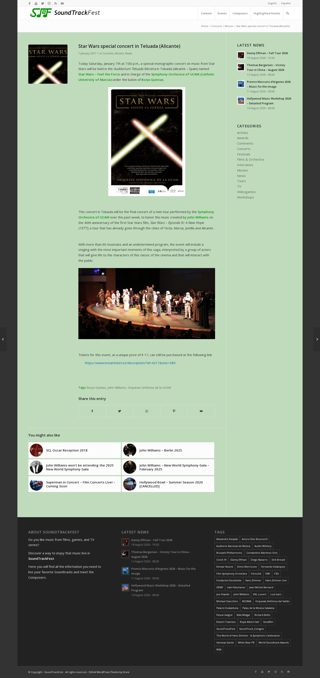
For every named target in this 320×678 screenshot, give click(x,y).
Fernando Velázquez (273, 566)
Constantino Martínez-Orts (261, 552)
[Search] (287, 13)
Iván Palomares (236, 587)
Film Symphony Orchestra (231, 573)
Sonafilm (268, 621)
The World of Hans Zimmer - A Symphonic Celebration (248, 635)
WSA (218, 649)
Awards (242, 138)
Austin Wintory (262, 546)
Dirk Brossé (278, 559)
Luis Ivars (276, 594)
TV (239, 186)
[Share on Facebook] (92, 411)
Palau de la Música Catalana (258, 608)
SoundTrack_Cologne (251, 628)
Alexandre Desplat (227, 539)
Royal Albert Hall (249, 621)
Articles (242, 132)
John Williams (117, 388)
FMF (267, 573)
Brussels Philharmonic (229, 552)
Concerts (108, 53)
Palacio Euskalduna (227, 608)
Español (286, 3)
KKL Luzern (259, 594)
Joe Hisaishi (222, 594)
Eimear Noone (224, 566)
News (128, 53)
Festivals (243, 154)
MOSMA (246, 601)
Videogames (246, 192)
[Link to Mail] (62, 3)
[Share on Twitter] (119, 411)
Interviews (245, 165)
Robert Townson (226, 621)
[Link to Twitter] (42, 3)
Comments (245, 143)
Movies (119, 53)
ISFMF (219, 587)
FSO (276, 573)
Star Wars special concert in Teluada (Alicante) (129, 46)
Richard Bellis (262, 614)
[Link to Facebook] (29, 3)
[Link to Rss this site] (55, 3)
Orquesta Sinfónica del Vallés (272, 601)
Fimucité (256, 573)
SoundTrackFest (225, 628)
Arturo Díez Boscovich (255, 539)
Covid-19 (221, 559)
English (272, 3)
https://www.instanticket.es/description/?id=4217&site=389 (130, 363)
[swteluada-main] (47, 64)
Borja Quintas (96, 388)
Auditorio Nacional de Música (233, 546)
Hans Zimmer (253, 580)
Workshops (245, 197)
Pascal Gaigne (224, 614)
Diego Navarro (259, 559)
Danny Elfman (239, 559)
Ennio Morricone (247, 566)
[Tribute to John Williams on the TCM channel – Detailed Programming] (3, 339)
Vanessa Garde (225, 642)
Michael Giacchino (227, 601)
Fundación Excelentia (228, 580)
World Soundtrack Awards (274, 642)
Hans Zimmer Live (276, 580)
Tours (241, 181)
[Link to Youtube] (36, 3)
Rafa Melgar (243, 614)
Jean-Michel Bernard (261, 587)
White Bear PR (246, 642)
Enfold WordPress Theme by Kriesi (109, 672)
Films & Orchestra (250, 159)
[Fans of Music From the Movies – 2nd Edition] (316, 339)
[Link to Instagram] (49, 3)
